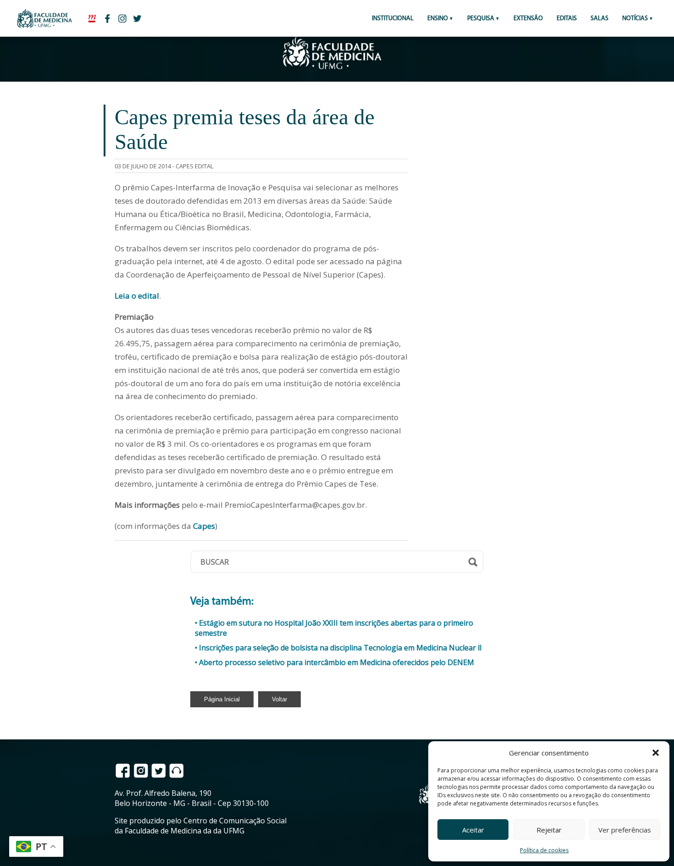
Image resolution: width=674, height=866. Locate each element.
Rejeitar (549, 829)
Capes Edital (194, 166)
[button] (655, 752)
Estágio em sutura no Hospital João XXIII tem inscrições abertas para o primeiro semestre (334, 628)
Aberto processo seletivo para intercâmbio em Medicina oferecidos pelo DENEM (336, 662)
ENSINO (437, 18)
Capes (204, 526)
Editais (567, 18)
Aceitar (473, 829)
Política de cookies (544, 850)
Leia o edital (137, 295)
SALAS (599, 18)
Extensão (528, 18)
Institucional (393, 18)
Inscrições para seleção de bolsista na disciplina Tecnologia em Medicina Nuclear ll (340, 648)
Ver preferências (624, 829)
